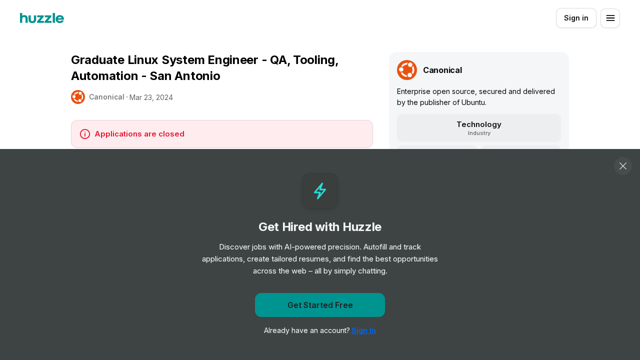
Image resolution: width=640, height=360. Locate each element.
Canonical (106, 96)
